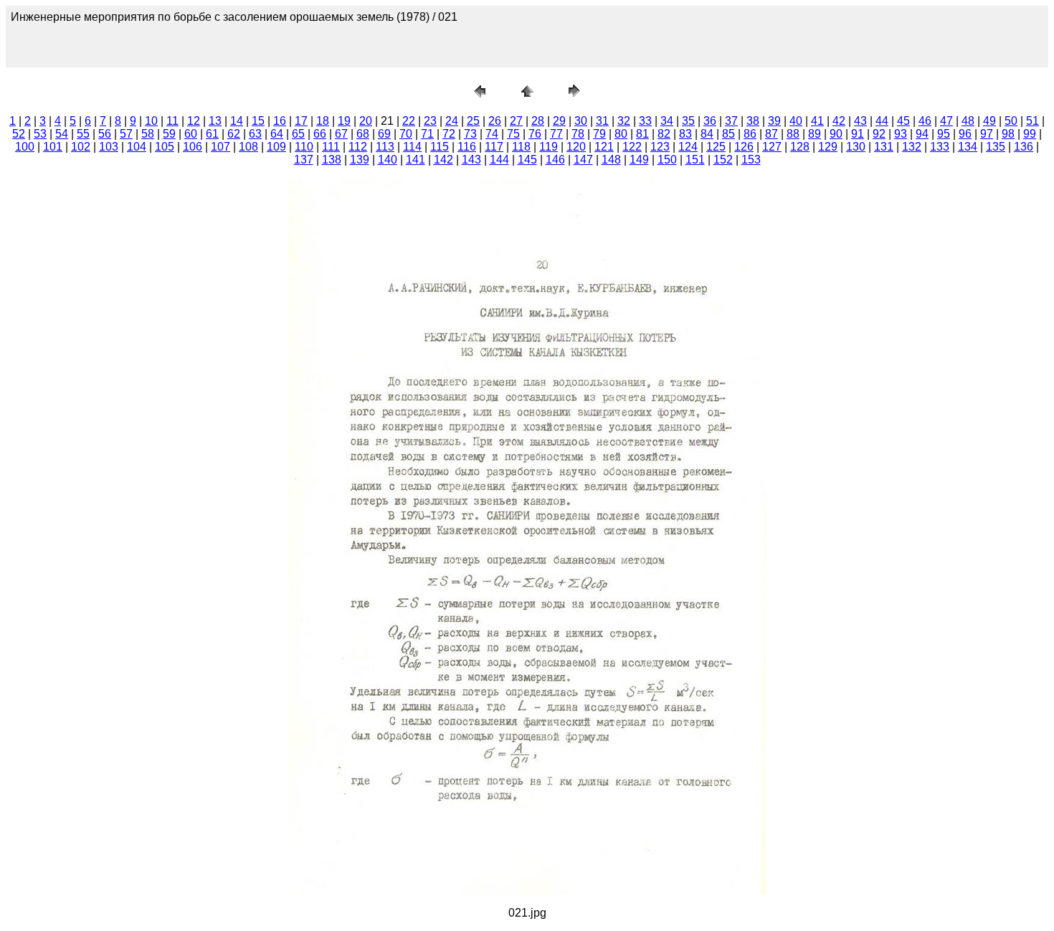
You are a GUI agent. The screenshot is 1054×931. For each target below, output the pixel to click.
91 (857, 134)
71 (427, 134)
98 (1008, 134)
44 (881, 121)
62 (233, 134)
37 (731, 121)
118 (521, 147)
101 (52, 147)
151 (695, 159)
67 (341, 134)
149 (639, 159)
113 (385, 147)
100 (24, 147)
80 (620, 134)
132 (911, 147)
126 (744, 147)
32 (623, 121)
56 (104, 134)
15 (258, 121)
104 (136, 147)
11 (172, 121)
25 (473, 121)
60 (190, 134)
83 (685, 134)
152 (723, 159)
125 (716, 147)
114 (412, 147)
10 (151, 121)
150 (667, 159)
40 (795, 121)
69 (384, 134)
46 (924, 121)
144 (499, 159)
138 (331, 159)
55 (83, 134)
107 (220, 147)
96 (965, 134)
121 (604, 147)
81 (642, 134)
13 (215, 121)
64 (276, 134)
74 (491, 134)
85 (728, 134)
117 (494, 147)
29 (559, 121)
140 (387, 159)
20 (365, 121)
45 (903, 121)
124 (688, 147)
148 (611, 159)
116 (466, 147)
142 (443, 159)
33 (645, 121)
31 (602, 121)
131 (883, 147)
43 (860, 121)
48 (968, 121)
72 (448, 134)
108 (248, 147)
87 (771, 134)
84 (707, 134)
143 (471, 159)
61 (212, 134)
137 (303, 159)
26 (494, 121)
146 (555, 159)
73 (470, 134)
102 (80, 147)
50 (1011, 121)
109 (276, 147)
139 (359, 159)
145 (527, 159)
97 (986, 134)
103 (108, 147)
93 (900, 134)
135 (995, 147)
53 (40, 134)
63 (255, 134)
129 (827, 147)
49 (989, 121)
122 (632, 147)
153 (751, 159)
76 (534, 134)
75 (513, 134)
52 (18, 134)
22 (408, 121)
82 (663, 134)
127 (772, 147)
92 (879, 134)
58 (147, 134)
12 (193, 121)
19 (344, 121)
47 (946, 121)
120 (576, 147)
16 (279, 121)
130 (855, 147)
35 (688, 121)
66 (319, 134)
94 (922, 134)
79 (599, 134)
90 (836, 134)
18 (322, 121)
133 (939, 147)
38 (752, 121)
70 (405, 134)
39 (774, 121)
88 (793, 134)
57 (126, 134)
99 (1029, 134)
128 (800, 147)
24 (451, 121)
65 (298, 134)
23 (430, 121)
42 (838, 121)
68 (362, 134)
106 (192, 147)
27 (516, 121)
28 (537, 121)
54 (61, 134)
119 (548, 147)
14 (236, 121)
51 (1032, 121)
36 (709, 121)
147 (583, 159)
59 (169, 134)
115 (439, 147)
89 (814, 134)
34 (666, 121)
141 (415, 159)
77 (556, 134)
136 (1023, 147)
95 (943, 134)
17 (301, 121)
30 (580, 121)
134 (967, 147)
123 (660, 147)
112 (357, 147)
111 (331, 147)
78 (577, 134)
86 (750, 134)
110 (304, 147)
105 (164, 147)
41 (817, 121)
